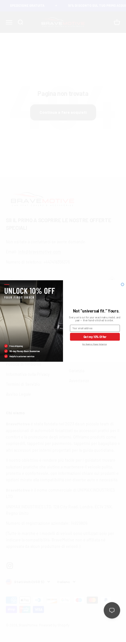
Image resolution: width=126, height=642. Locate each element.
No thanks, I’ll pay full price (94, 344)
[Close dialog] (122, 284)
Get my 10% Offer (95, 337)
